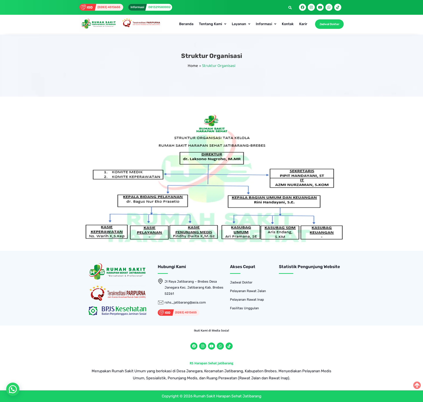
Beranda (186, 24)
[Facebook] (302, 7)
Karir (303, 24)
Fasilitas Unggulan (244, 308)
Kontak (288, 24)
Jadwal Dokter (241, 282)
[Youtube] (320, 7)
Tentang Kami (210, 24)
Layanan (239, 24)
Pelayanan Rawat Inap (247, 300)
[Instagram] (311, 7)
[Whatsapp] (328, 7)
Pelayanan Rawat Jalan (248, 291)
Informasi (264, 24)
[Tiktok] (337, 7)
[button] (213, 24)
